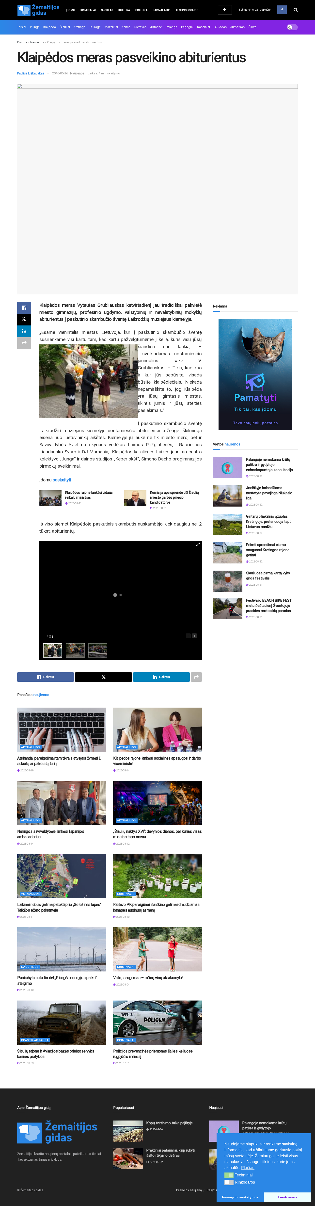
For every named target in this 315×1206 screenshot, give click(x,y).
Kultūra (124, 10)
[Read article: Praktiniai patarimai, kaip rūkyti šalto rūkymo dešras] (128, 1158)
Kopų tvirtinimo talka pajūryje (169, 1123)
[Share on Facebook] (24, 308)
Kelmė (126, 27)
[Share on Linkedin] (24, 331)
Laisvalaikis (161, 10)
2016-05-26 (60, 73)
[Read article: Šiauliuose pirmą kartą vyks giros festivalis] (227, 581)
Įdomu (70, 10)
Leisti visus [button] (287, 1197)
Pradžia (22, 42)
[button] (229, 1175)
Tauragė (95, 27)
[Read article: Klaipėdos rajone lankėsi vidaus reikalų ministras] (50, 498)
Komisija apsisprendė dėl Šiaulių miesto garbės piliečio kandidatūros (174, 497)
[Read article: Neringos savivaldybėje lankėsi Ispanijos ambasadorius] (61, 803)
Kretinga (79, 27)
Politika (141, 10)
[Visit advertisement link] (255, 374)
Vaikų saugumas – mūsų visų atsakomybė (148, 977)
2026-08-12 (122, 843)
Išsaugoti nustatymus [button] (240, 1197)
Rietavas (140, 27)
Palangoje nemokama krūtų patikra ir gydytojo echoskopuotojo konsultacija (269, 464)
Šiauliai (65, 27)
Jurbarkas (237, 27)
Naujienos (37, 42)
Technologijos (187, 10)
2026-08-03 (26, 1063)
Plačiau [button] (247, 1168)
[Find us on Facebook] (282, 9)
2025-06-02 (156, 1162)
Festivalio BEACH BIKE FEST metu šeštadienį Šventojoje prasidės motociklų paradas (269, 605)
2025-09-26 (156, 1129)
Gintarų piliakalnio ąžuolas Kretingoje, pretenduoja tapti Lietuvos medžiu (268, 521)
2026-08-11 (26, 916)
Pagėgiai (187, 27)
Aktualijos (30, 747)
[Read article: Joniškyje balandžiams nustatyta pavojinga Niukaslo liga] (227, 496)
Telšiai (21, 27)
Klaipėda (49, 27)
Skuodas (220, 27)
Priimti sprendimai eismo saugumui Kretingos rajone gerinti (267, 550)
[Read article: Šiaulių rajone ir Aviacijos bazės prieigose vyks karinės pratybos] (61, 1023)
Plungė (35, 27)
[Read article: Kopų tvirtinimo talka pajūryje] (128, 1131)
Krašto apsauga (35, 1040)
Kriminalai (88, 10)
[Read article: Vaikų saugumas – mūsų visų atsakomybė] (157, 949)
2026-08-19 (26, 770)
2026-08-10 (122, 916)
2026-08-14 (122, 770)
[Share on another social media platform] (24, 343)
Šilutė (252, 27)
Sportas (107, 10)
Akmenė (156, 27)
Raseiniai (203, 27)
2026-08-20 (255, 617)
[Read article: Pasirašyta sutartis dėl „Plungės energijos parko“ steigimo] (61, 949)
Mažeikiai (111, 27)
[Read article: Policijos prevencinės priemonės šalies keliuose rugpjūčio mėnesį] (157, 1023)
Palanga (171, 27)
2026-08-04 (122, 984)
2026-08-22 (255, 476)
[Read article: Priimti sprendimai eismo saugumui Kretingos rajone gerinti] (227, 552)
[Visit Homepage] (38, 10)
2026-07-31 (122, 1063)
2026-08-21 (74, 503)
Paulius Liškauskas (30, 73)
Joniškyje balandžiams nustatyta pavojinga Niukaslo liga (269, 493)
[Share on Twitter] (24, 319)
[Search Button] (296, 10)
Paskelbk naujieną (189, 1190)
